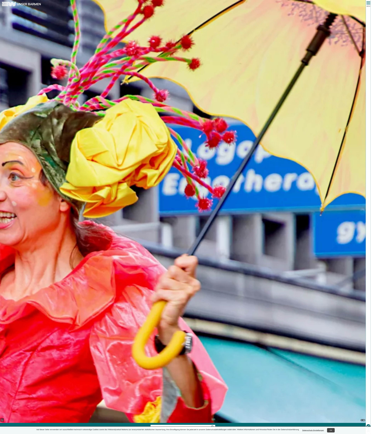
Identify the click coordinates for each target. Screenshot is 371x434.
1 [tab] (361, 420)
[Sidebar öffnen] (368, 3)
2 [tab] (363, 420)
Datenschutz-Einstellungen (313, 430)
